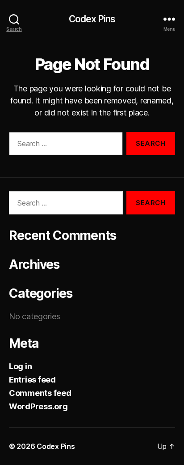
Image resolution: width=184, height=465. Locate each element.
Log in (20, 366)
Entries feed (32, 379)
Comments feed (40, 393)
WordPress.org (38, 406)
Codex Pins (92, 19)
